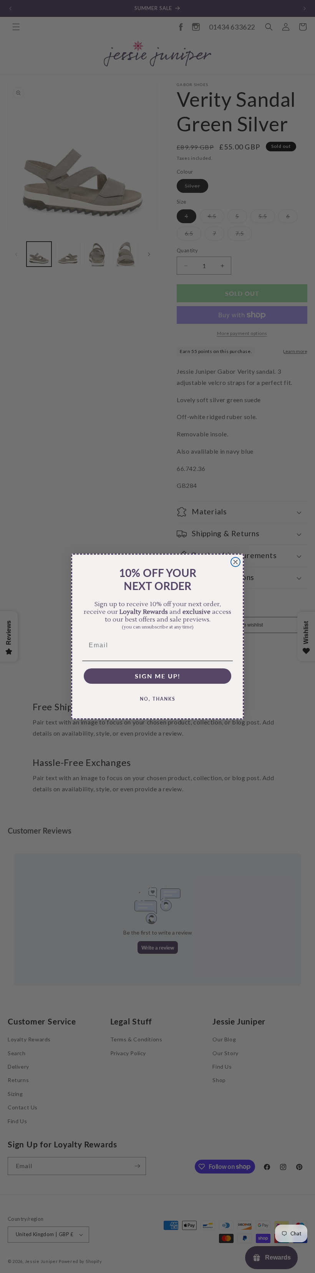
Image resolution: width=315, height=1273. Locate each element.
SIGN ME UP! (158, 676)
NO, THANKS (158, 699)
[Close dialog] (235, 562)
